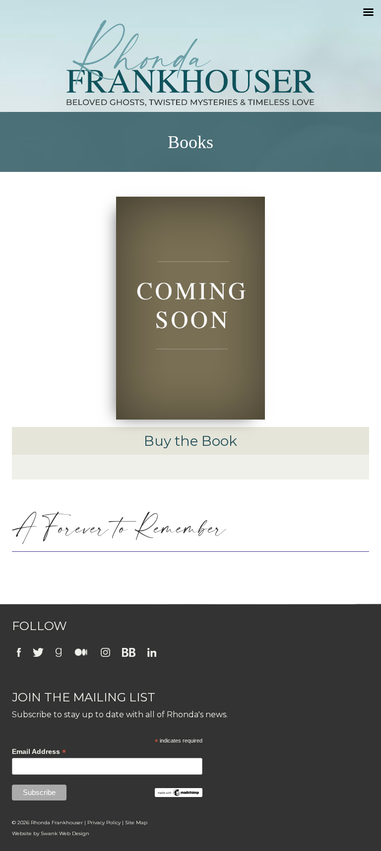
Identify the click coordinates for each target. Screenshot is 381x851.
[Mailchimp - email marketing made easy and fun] (178, 792)
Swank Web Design (65, 833)
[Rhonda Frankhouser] (190, 63)
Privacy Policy (104, 822)
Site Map (136, 822)
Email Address (39, 751)
